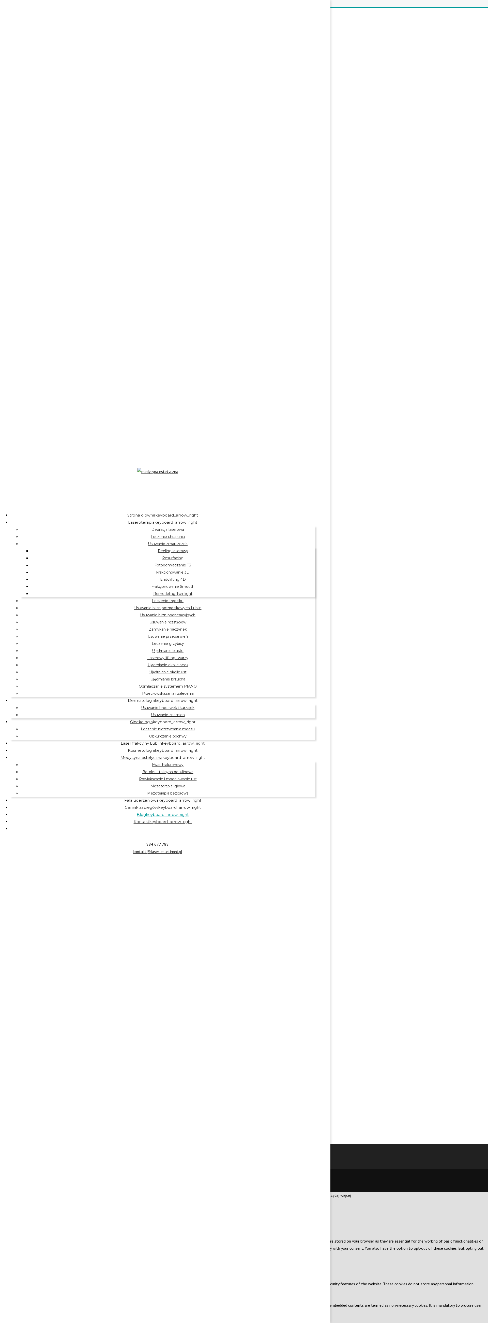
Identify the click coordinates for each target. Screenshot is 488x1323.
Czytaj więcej (339, 1195)
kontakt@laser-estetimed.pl (157, 851)
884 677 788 (157, 844)
